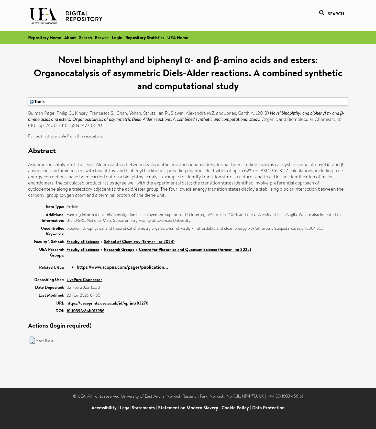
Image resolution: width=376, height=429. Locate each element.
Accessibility (104, 407)
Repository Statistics (144, 37)
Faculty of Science (83, 241)
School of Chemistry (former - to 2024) (139, 241)
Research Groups (119, 249)
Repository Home (44, 37)
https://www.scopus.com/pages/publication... (122, 267)
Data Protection (268, 407)
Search (85, 37)
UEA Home (177, 37)
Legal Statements (137, 407)
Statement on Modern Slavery (188, 407)
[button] (32, 340)
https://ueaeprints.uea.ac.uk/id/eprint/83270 (107, 303)
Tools (39, 101)
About (70, 37)
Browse (102, 37)
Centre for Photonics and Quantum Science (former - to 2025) (195, 249)
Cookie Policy (235, 407)
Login (117, 37)
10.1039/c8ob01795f (85, 311)
